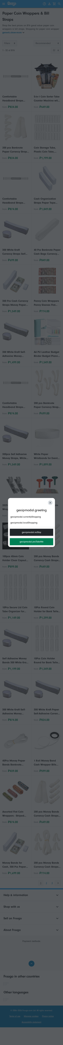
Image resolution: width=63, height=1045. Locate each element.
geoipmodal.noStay (31, 532)
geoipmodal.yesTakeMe (32, 541)
